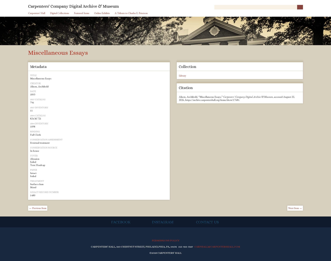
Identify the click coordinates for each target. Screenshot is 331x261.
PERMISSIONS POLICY (165, 240)
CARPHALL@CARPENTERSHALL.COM (217, 246)
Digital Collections (59, 13)
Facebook (121, 222)
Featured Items (81, 13)
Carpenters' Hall (36, 13)
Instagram (163, 222)
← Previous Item (37, 208)
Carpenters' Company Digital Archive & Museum (73, 6)
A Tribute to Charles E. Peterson (131, 13)
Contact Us (207, 222)
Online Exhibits (102, 13)
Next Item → (295, 208)
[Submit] (300, 7)
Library (182, 75)
